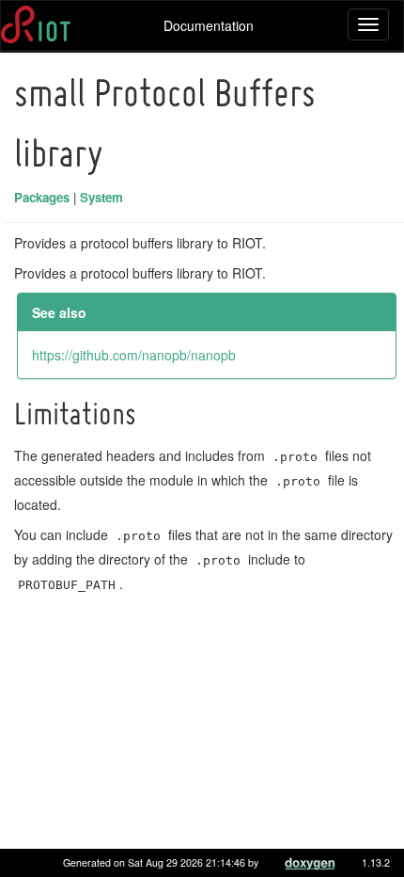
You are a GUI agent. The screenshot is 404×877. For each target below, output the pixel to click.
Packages (42, 197)
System (101, 197)
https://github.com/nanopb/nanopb (134, 354)
